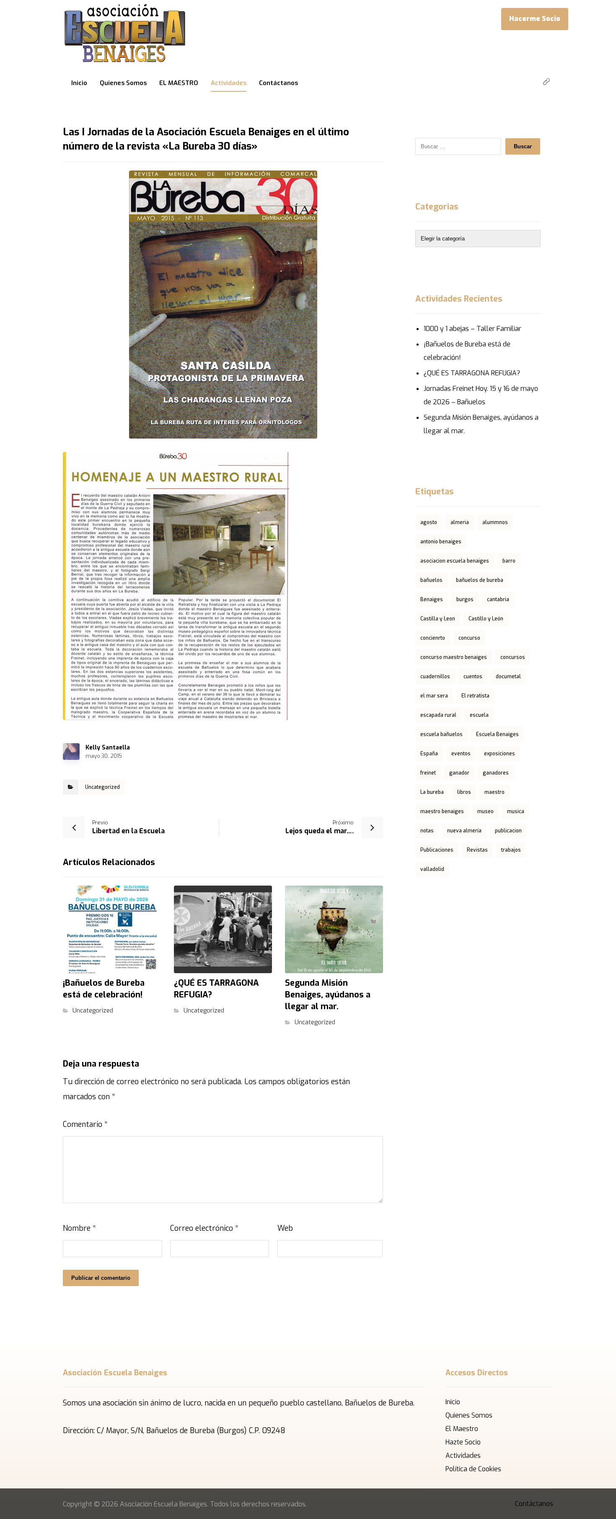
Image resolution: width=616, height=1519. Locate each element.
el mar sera (434, 695)
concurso (469, 638)
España (429, 753)
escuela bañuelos (441, 734)
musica (515, 811)
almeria (459, 522)
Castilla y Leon (437, 618)
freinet (428, 773)
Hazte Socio (463, 1442)
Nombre (79, 1228)
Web (285, 1228)
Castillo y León (485, 618)
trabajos (511, 850)
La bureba (432, 792)
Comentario (85, 1124)
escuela (479, 715)
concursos (512, 657)
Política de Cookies (473, 1469)
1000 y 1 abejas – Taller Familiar (472, 328)
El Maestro (461, 1428)
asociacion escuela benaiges (454, 561)
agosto (428, 522)
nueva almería (464, 830)
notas (427, 830)
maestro (494, 792)
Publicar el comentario (100, 1278)
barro (508, 561)
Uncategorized (102, 787)
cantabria (498, 599)
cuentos (472, 676)
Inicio (452, 1402)
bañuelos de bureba (479, 580)
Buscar (523, 146)
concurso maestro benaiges (453, 657)
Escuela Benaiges (497, 734)
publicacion (508, 830)
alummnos (495, 522)
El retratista (475, 695)
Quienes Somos (468, 1415)
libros (464, 792)
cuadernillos (435, 676)
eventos (461, 753)
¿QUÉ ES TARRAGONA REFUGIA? (472, 373)
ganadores (496, 773)
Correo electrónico (204, 1228)
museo (485, 811)
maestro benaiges (442, 811)
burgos (465, 599)
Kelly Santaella (107, 747)
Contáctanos (534, 1503)
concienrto (432, 638)
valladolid (432, 869)
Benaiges (431, 599)
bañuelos (431, 580)
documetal (508, 676)
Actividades (463, 1455)
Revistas (477, 850)
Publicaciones (436, 850)
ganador (459, 773)
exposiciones (499, 753)
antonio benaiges (440, 541)
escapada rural (438, 715)
